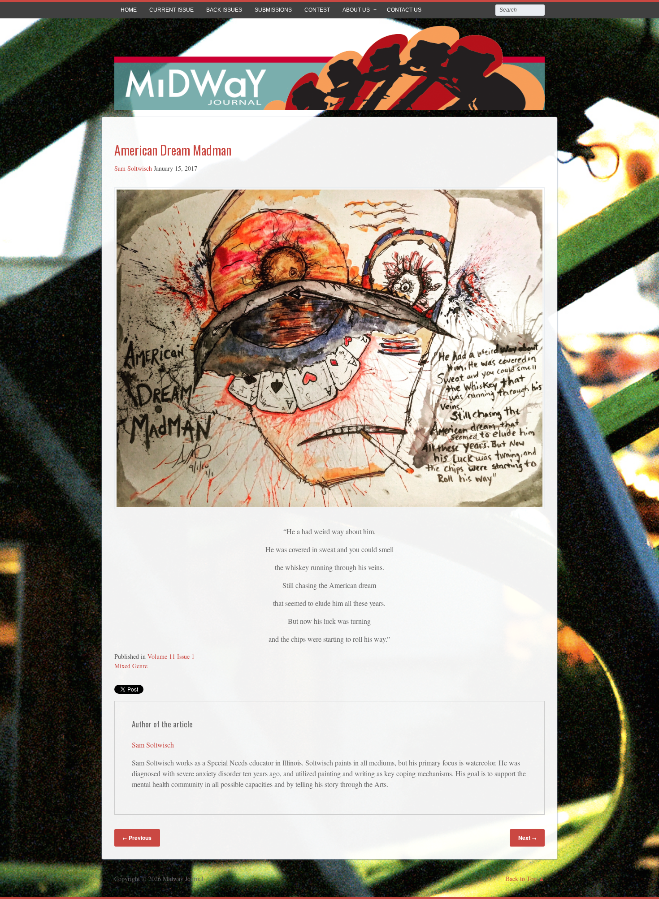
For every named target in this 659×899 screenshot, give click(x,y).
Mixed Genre (130, 665)
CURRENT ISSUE (171, 10)
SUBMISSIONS (273, 10)
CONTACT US (404, 10)
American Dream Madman (172, 150)
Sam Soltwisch (133, 168)
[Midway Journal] (329, 103)
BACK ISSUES (224, 10)
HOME (129, 10)
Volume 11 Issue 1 (171, 656)
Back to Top (521, 878)
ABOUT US (356, 10)
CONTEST (317, 10)
